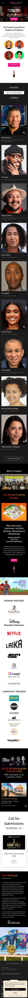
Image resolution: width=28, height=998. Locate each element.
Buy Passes (14, 18)
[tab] (14, 87)
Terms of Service (4, 967)
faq (21, 963)
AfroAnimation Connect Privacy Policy (9, 969)
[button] (2, 3)
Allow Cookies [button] (15, 989)
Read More (14, 64)
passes (8, 963)
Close (14, 861)
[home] (16, 3)
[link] (14, 74)
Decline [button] (15, 992)
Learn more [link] (12, 985)
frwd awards (15, 963)
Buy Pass (14, 560)
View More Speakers (14, 459)
